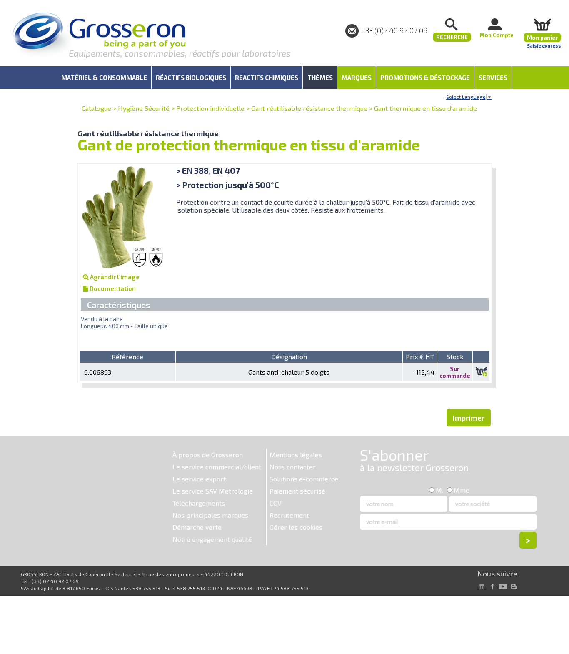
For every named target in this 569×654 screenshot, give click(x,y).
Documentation (112, 288)
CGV (276, 503)
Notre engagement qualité (212, 539)
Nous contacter (293, 467)
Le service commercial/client (216, 467)
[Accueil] (99, 35)
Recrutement (289, 515)
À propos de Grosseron (207, 455)
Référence (127, 357)
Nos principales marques (210, 515)
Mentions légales (296, 455)
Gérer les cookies (296, 527)
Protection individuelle (210, 108)
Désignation (289, 357)
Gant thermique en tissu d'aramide (425, 108)
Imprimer (468, 417)
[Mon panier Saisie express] (542, 24)
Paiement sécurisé (297, 491)
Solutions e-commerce (304, 479)
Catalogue (96, 108)
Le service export (199, 479)
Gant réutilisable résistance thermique (309, 108)
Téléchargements (198, 503)
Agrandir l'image (114, 277)
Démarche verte (197, 527)
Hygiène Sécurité (144, 108)
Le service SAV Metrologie (212, 491)
